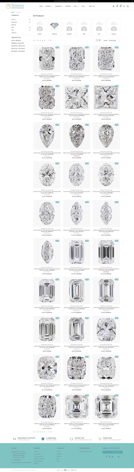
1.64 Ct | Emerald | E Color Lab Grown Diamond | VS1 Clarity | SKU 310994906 (47, 346)
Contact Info (37, 454)
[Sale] (99, 26)
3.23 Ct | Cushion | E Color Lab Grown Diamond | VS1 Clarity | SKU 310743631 (106, 346)
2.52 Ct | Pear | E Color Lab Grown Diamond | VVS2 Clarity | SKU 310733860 (47, 153)
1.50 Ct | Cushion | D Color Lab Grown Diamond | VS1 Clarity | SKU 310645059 (106, 385)
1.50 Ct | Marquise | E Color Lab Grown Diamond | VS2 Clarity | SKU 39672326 (106, 230)
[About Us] (114, 26)
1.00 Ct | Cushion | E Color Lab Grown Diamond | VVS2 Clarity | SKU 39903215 (47, 424)
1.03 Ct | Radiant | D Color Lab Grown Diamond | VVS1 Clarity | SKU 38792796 (106, 76)
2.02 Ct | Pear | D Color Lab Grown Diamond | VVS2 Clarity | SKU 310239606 (76, 153)
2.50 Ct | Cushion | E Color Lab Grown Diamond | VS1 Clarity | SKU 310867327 (47, 385)
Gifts (75, 6)
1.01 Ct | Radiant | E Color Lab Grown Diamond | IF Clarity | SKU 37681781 (47, 115)
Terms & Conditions (39, 458)
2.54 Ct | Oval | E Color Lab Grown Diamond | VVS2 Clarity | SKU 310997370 (47, 192)
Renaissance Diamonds (86, 451)
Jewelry (48, 6)
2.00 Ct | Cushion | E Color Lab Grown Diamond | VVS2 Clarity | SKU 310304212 (76, 385)
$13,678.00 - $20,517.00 (18, 46)
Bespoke (68, 6)
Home (41, 6)
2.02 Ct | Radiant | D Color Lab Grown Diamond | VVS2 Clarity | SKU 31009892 (47, 76)
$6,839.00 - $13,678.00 (18, 43)
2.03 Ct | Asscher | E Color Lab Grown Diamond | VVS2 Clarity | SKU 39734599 (106, 424)
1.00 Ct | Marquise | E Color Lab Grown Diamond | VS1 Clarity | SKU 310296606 (47, 269)
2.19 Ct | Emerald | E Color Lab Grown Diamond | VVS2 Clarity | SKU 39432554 (106, 308)
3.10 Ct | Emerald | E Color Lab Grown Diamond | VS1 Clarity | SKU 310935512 (47, 308)
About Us (92, 6)
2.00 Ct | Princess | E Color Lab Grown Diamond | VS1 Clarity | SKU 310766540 (76, 115)
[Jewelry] (40, 26)
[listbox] (114, 40)
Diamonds (58, 6)
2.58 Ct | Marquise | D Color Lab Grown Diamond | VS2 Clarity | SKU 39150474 (77, 230)
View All (59, 463)
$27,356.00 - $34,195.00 (18, 51)
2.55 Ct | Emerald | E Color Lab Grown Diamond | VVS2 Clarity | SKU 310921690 (76, 308)
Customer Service (38, 456)
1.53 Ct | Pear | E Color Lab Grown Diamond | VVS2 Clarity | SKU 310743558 (106, 153)
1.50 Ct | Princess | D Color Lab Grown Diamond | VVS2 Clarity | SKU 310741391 (106, 115)
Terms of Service (38, 461)
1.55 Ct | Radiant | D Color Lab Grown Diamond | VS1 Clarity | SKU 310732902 (76, 76)
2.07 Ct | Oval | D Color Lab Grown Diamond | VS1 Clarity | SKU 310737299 (77, 192)
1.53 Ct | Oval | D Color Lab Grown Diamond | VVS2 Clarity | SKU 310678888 (106, 192)
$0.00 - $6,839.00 (16, 40)
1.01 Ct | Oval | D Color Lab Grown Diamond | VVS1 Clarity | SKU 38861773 (47, 230)
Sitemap (36, 463)
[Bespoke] (69, 26)
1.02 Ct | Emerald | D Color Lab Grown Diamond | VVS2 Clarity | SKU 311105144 (77, 346)
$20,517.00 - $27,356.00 (18, 48)
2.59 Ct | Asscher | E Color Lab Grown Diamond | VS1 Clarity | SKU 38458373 (76, 424)
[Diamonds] (54, 26)
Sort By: (105, 40)
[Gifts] (84, 26)
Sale (83, 6)
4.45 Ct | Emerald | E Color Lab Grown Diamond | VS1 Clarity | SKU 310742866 (76, 269)
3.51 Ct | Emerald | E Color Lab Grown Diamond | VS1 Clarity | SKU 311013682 (106, 269)
